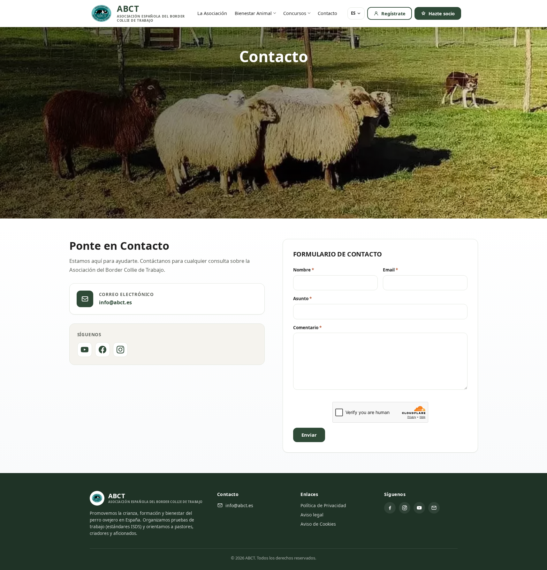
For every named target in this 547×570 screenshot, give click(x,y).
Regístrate (393, 13)
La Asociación (212, 13)
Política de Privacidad (323, 505)
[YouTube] (84, 349)
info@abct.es (115, 302)
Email (390, 270)
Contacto (327, 13)
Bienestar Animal (253, 13)
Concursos (294, 13)
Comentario (307, 327)
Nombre (303, 270)
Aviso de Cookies (318, 524)
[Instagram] (120, 349)
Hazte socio (442, 13)
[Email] (434, 508)
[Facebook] (102, 349)
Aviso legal (311, 515)
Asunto (302, 298)
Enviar (309, 435)
